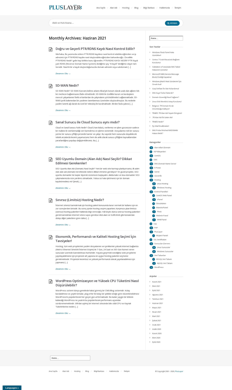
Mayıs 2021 (156, 307)
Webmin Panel (162, 215)
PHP (156, 227)
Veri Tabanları (160, 255)
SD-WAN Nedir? (67, 85)
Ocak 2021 (156, 325)
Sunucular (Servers (162, 243)
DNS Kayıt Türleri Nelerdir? (163, 93)
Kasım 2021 (156, 282)
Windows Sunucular (165, 251)
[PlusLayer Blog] (65, 7)
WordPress (159, 267)
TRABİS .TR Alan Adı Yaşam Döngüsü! (167, 113)
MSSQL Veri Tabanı (164, 259)
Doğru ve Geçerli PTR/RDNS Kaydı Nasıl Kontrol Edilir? (95, 48)
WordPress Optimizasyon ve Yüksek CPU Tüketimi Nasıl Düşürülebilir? (97, 283)
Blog (136, 7)
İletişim (178, 7)
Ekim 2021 (156, 286)
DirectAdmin (161, 203)
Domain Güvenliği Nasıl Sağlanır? (165, 97)
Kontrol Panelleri (161, 191)
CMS (155, 159)
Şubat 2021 (156, 320)
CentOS (157, 155)
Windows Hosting (164, 187)
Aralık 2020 (156, 329)
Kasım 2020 (156, 333)
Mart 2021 (156, 316)
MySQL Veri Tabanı (164, 263)
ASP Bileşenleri (160, 151)
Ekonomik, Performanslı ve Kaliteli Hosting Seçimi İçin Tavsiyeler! (96, 238)
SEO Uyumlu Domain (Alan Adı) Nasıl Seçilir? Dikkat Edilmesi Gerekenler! (94, 161)
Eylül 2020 (156, 342)
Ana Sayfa (100, 7)
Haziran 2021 (157, 303)
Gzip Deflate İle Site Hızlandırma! (165, 88)
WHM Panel (161, 219)
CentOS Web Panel (164, 195)
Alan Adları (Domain (162, 147)
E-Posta (157, 167)
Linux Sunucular (163, 247)
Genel (156, 172)
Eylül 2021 (156, 290)
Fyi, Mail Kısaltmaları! (160, 126)
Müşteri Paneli (162, 235)
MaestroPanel (162, 207)
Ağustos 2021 (157, 294)
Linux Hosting (162, 183)
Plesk (159, 211)
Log (155, 223)
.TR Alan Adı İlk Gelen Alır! (162, 117)
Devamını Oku (63, 73)
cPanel (160, 199)
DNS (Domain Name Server (165, 163)
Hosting (125, 7)
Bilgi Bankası (149, 7)
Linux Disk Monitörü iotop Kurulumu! (167, 101)
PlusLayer (158, 232)
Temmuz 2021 (157, 299)
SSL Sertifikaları (160, 239)
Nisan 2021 (156, 312)
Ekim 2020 (156, 337)
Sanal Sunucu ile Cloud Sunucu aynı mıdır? (87, 122)
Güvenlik (158, 176)
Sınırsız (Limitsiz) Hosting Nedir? (80, 200)
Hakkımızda (164, 7)
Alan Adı (113, 7)
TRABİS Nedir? (158, 121)
